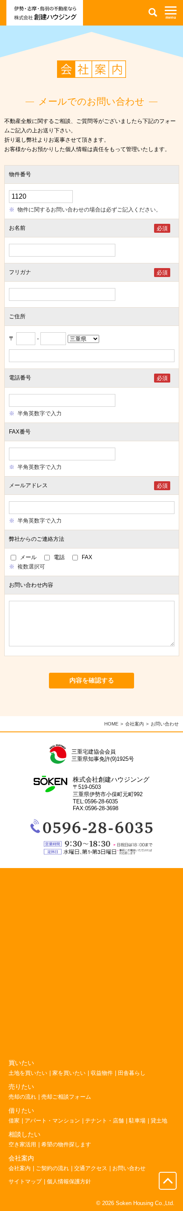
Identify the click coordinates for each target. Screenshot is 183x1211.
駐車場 (137, 1120)
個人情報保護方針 (69, 1181)
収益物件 (102, 1073)
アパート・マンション (52, 1120)
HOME (111, 723)
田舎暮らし (132, 1073)
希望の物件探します (66, 1144)
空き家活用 (22, 1144)
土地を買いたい (28, 1073)
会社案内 (134, 723)
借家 (14, 1120)
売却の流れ (22, 1097)
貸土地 (159, 1120)
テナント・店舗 (104, 1120)
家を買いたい (69, 1073)
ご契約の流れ (52, 1168)
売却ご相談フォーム (66, 1097)
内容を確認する (91, 680)
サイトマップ (25, 1181)
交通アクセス (90, 1168)
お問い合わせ (129, 1168)
